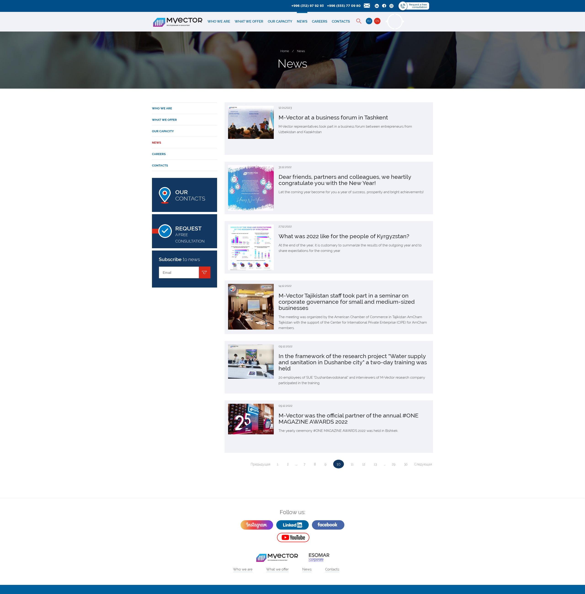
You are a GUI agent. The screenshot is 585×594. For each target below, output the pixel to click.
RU (369, 21)
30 (406, 464)
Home (284, 51)
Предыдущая (260, 464)
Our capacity (280, 21)
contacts (190, 195)
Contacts (341, 21)
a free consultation (190, 234)
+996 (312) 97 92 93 (307, 6)
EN (377, 21)
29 (393, 464)
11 (352, 464)
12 (363, 464)
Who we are (218, 21)
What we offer (249, 21)
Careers (319, 21)
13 (375, 464)
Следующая (423, 464)
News (302, 21)
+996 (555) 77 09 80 (344, 6)
